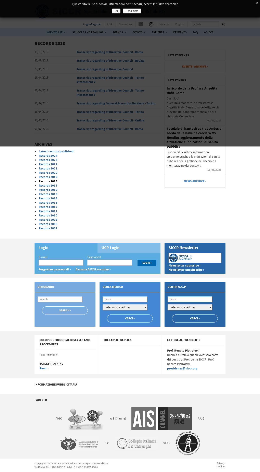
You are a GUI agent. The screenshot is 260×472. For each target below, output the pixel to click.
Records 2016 (48, 190)
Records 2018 (48, 181)
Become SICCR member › (93, 269)
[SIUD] (188, 443)
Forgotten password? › (55, 269)
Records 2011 (48, 211)
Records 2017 (48, 186)
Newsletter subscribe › (184, 265)
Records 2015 (48, 194)
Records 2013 (48, 203)
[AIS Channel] (162, 419)
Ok (116, 11)
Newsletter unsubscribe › (186, 270)
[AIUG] (79, 443)
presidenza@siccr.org (182, 368)
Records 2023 (48, 160)
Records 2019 (48, 177)
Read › (44, 368)
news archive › (195, 181)
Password (94, 257)
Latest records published (56, 151)
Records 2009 (48, 220)
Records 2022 (48, 164)
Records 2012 (48, 207)
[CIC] (136, 443)
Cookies (221, 466)
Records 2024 (48, 156)
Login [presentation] (43, 248)
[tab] (66, 248)
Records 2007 (48, 228)
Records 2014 (48, 198)
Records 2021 (48, 168)
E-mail (43, 257)
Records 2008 (48, 224)
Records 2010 (48, 215)
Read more (132, 11)
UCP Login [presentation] (110, 248)
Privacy (221, 463)
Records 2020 (48, 173)
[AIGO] (86, 419)
